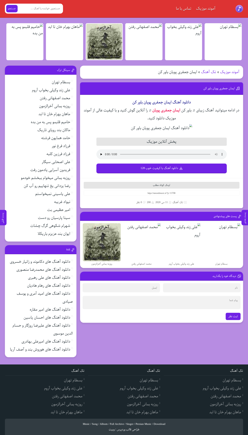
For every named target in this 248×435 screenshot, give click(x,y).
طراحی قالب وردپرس (128, 429)
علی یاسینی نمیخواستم (52, 194)
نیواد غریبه (62, 202)
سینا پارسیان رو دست (54, 218)
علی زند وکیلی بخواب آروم (51, 90)
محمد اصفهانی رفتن (55, 98)
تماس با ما (183, 8)
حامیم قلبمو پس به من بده (50, 122)
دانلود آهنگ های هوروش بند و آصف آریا (40, 349)
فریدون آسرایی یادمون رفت (50, 170)
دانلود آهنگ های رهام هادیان (48, 286)
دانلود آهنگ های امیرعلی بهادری (45, 341)
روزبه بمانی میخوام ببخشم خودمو (45, 178)
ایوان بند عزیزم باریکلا (54, 234)
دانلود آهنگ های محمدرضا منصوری (43, 270)
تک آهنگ (208, 72)
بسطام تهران (61, 82)
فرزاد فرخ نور (61, 146)
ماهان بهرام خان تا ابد (54, 114)
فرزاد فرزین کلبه (58, 154)
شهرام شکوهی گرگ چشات (50, 226)
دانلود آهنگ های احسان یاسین (47, 317)
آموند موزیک (206, 8)
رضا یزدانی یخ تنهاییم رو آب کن (47, 186)
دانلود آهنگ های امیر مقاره (50, 309)
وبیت (112, 429)
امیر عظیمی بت (58, 210)
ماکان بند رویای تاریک (53, 130)
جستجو (12, 9)
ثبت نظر (233, 316)
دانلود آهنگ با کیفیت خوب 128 (159, 168)
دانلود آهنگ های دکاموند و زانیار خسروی (40, 262)
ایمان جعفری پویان (166, 110)
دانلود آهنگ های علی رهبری (49, 278)
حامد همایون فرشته (55, 138)
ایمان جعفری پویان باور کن (219, 88)
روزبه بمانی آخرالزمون (54, 106)
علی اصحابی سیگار (56, 162)
